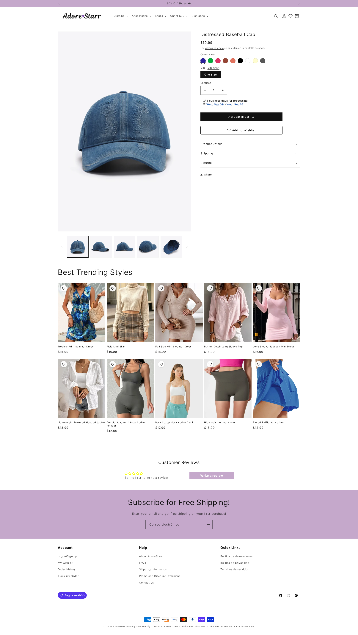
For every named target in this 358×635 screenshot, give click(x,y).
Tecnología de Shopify (138, 626)
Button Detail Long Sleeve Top (223, 346)
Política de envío (245, 626)
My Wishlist (65, 563)
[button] (121, 16)
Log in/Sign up (67, 556)
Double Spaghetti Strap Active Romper (126, 424)
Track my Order (68, 576)
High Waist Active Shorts (219, 422)
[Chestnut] (225, 60)
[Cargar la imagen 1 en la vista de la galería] (77, 247)
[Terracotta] (232, 60)
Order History (67, 569)
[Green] (210, 60)
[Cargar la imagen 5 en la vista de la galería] (171, 247)
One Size (210, 74)
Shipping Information (153, 569)
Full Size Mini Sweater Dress (173, 346)
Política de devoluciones (236, 556)
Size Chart (213, 67)
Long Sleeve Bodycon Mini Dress (273, 346)
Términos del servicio (221, 626)
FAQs (142, 563)
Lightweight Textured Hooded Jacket (81, 422)
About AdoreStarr (150, 556)
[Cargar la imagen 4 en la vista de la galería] (147, 247)
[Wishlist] (290, 16)
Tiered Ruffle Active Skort (269, 422)
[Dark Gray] (262, 60)
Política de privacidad (193, 626)
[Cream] (255, 60)
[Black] (240, 60)
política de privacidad (234, 563)
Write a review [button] (211, 475)
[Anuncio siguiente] (299, 3)
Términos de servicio (234, 569)
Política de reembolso (166, 626)
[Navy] (203, 60)
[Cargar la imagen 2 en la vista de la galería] (101, 247)
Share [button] (208, 174)
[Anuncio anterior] (59, 3)
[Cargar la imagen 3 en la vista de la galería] (124, 247)
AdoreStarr (119, 626)
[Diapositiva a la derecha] (187, 247)
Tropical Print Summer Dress (76, 346)
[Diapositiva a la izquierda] (62, 247)
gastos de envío (214, 48)
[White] (247, 60)
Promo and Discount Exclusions (159, 576)
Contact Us (146, 582)
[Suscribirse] (208, 524)
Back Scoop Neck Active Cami (174, 422)
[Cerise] (218, 60)
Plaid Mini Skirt (116, 346)
